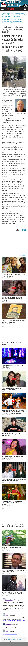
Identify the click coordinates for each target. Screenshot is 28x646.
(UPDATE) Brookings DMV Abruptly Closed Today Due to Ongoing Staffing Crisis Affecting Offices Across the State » (13, 21)
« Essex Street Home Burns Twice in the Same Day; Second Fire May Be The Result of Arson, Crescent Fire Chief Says (13, 14)
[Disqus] (14, 616)
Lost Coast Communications (14, 639)
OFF (3, 9)
